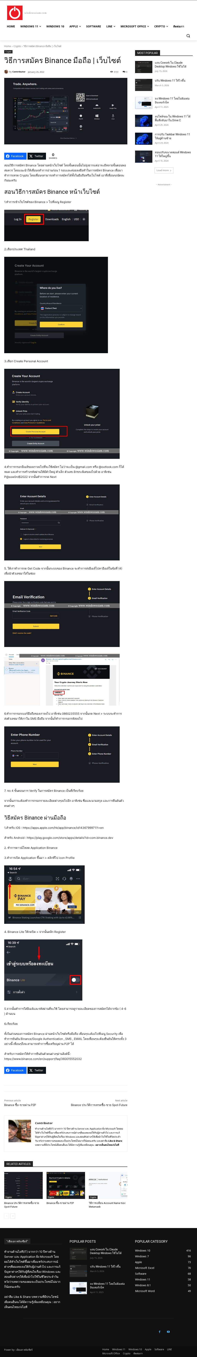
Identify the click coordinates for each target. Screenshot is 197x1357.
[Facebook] (159, 1331)
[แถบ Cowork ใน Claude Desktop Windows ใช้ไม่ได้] (143, 67)
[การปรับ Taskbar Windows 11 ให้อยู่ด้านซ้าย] (143, 139)
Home (7, 46)
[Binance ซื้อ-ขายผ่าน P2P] (66, 1185)
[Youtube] (168, 1331)
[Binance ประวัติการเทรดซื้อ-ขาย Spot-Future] (23, 1185)
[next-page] (12, 1216)
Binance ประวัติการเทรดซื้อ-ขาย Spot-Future (99, 1105)
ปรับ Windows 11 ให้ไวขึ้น (170, 80)
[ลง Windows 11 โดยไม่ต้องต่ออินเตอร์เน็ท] (143, 103)
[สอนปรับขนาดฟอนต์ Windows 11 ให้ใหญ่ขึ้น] (143, 157)
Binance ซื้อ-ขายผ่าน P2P (20, 1105)
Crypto (17, 46)
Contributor (18, 71)
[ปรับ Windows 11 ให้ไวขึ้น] (143, 85)
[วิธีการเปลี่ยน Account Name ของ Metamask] (108, 1185)
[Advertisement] (164, 211)
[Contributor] (6, 72)
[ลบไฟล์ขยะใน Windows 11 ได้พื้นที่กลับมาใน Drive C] (143, 121)
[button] (188, 35)
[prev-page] (6, 1216)
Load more (163, 170)
